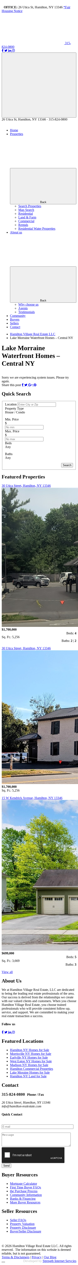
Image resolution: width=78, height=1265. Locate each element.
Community (18, 316)
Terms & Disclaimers (15, 1257)
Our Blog (50, 1257)
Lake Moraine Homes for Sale (30, 1072)
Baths (8, 454)
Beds (8, 443)
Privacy (37, 1257)
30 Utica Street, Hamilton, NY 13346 (26, 485)
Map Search (26, 210)
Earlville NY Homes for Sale (29, 1057)
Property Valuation (22, 1224)
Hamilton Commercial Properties (31, 1068)
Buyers (14, 319)
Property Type (14, 408)
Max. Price (12, 431)
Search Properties (29, 206)
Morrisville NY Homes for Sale (30, 1053)
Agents (23, 308)
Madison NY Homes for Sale (29, 1065)
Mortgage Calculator (23, 1183)
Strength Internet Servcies (59, 1261)
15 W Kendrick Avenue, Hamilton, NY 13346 (32, 798)
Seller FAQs (18, 1220)
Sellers (14, 323)
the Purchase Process (23, 1191)
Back (43, 202)
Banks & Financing (23, 1198)
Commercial (26, 221)
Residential (25, 213)
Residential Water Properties (36, 228)
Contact (15, 327)
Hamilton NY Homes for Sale (29, 1050)
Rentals (23, 225)
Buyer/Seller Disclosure (25, 1231)
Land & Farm (27, 217)
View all (7, 972)
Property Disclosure (23, 1227)
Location (11, 404)
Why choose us (28, 304)
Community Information (26, 1195)
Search (67, 465)
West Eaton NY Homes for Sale (31, 1061)
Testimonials (26, 312)
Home (14, 130)
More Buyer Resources (25, 1202)
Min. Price (12, 419)
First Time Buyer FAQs (25, 1187)
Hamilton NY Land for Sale (28, 1076)
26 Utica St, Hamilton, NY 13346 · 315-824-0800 (34, 119)
